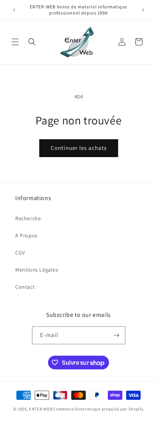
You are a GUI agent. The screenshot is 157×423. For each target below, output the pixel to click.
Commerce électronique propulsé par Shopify (98, 409)
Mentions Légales (36, 269)
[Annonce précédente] (14, 10)
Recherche (28, 218)
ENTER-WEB (40, 409)
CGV (20, 252)
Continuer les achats (79, 147)
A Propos (26, 235)
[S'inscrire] (116, 335)
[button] (15, 41)
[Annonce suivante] (143, 10)
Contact (25, 286)
